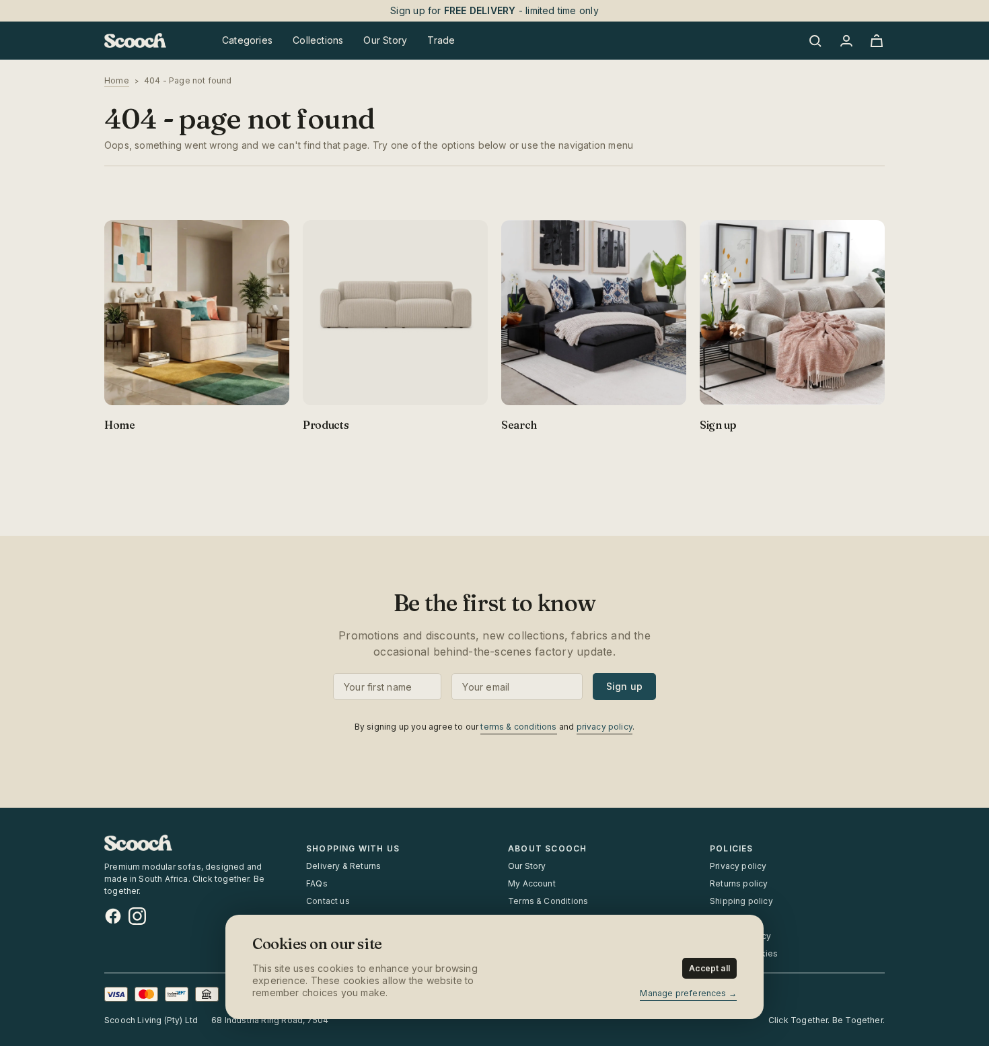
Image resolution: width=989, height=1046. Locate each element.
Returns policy (739, 883)
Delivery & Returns (343, 866)
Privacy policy (738, 866)
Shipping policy (741, 901)
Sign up (624, 686)
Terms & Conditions (548, 901)
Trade (441, 40)
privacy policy (605, 727)
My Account (532, 883)
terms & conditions (518, 727)
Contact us (328, 901)
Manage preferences (683, 993)
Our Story (527, 866)
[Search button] (817, 40)
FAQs (317, 883)
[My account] (845, 40)
